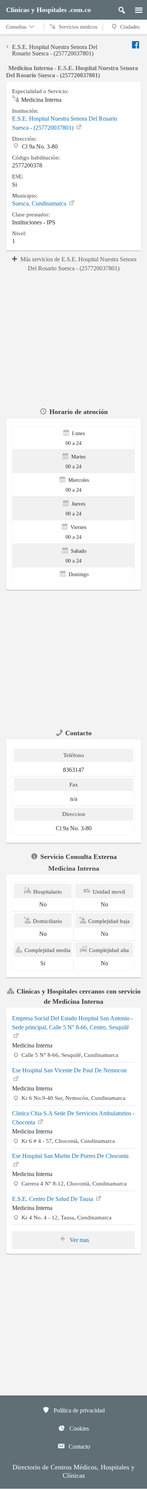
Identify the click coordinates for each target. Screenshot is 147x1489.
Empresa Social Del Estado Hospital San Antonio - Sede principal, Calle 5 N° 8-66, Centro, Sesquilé (72, 1022)
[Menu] (135, 8)
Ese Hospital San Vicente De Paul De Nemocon (69, 1070)
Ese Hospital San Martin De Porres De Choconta (70, 1156)
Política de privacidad (78, 1410)
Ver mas (78, 1240)
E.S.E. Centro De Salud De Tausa (53, 1199)
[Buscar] (118, 8)
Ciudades (129, 27)
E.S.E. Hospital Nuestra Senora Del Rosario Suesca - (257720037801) (54, 50)
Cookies (78, 1428)
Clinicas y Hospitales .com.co (48, 10)
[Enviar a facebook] (136, 44)
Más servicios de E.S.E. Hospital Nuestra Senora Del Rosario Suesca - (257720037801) (78, 263)
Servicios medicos (77, 27)
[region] (73, 338)
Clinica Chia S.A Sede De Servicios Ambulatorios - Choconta (73, 1118)
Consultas (17, 27)
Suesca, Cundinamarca (40, 203)
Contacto (78, 1446)
